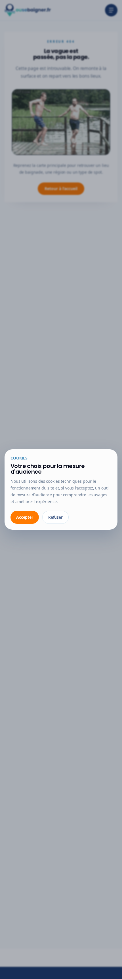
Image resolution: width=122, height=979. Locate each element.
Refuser (55, 517)
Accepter (24, 517)
